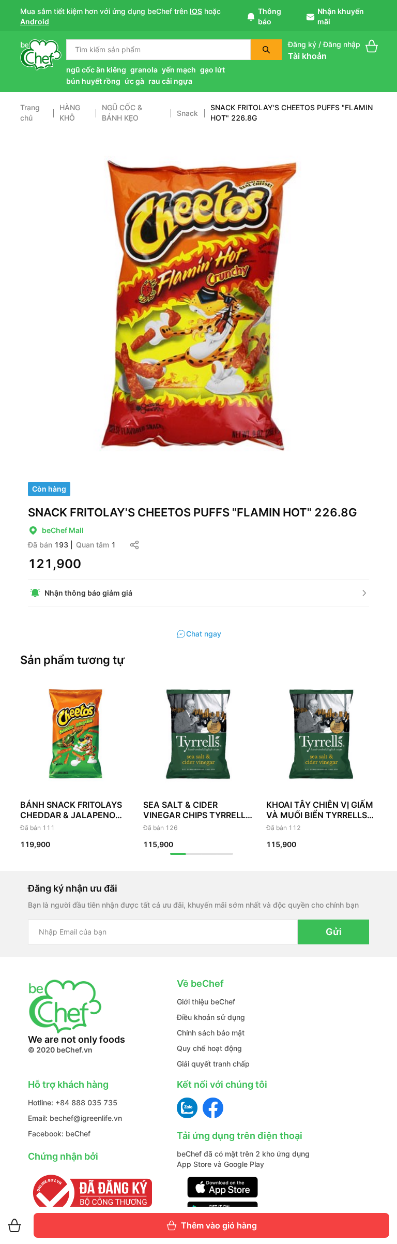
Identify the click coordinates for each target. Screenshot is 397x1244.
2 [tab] (194, 854)
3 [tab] (209, 854)
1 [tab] (178, 854)
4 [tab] (225, 854)
